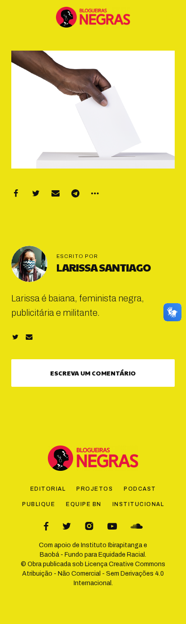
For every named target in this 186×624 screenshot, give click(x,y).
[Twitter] (36, 193)
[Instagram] (89, 526)
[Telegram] (75, 193)
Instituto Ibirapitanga (111, 545)
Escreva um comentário (93, 372)
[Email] (55, 193)
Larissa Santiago (103, 267)
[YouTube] (112, 526)
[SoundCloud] (136, 526)
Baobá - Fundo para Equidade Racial (92, 554)
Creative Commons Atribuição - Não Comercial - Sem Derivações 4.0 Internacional (93, 573)
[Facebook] (16, 193)
